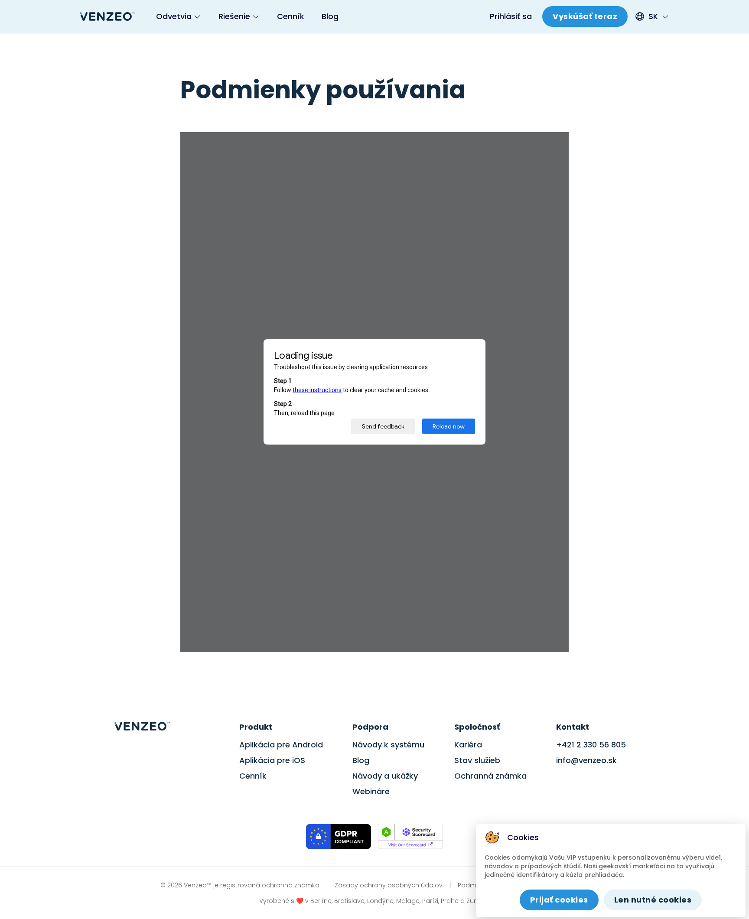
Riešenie (234, 16)
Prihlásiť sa (511, 16)
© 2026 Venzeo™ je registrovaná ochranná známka (239, 885)
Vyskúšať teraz (585, 16)
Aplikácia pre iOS (272, 760)
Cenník (290, 16)
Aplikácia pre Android (281, 744)
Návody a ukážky (385, 775)
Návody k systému (388, 744)
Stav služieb (477, 760)
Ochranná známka (490, 775)
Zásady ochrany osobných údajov (389, 885)
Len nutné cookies (653, 899)
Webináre (371, 791)
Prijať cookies (559, 899)
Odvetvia (174, 16)
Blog (330, 16)
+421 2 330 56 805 (591, 744)
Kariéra (468, 744)
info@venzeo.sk (586, 760)
